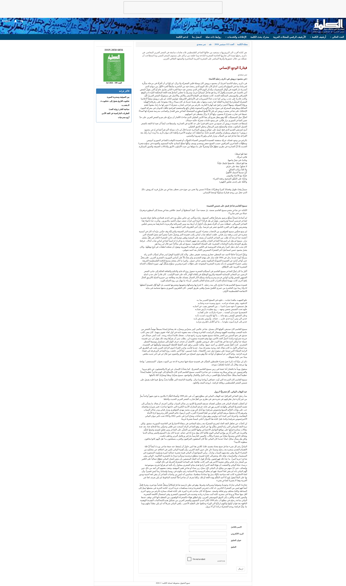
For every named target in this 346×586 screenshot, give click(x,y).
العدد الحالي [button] (337, 37)
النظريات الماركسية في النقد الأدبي (115, 113)
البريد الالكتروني (237, 534)
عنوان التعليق (236, 540)
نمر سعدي (201, 44)
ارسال (240, 569)
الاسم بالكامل (236, 527)
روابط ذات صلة (213, 37)
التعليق (233, 547)
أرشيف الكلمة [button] (318, 37)
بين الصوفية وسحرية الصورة (118, 97)
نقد (210, 44)
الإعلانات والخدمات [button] (236, 37)
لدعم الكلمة (182, 37)
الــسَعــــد (125, 105)
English (6, 20)
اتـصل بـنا (197, 37)
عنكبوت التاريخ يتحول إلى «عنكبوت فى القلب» (111, 101)
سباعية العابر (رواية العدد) (119, 109)
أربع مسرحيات (123, 117)
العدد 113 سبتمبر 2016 (224, 44)
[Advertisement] (173, 7)
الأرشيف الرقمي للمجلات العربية (289, 37)
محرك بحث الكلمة (259, 37)
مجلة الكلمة (242, 44)
